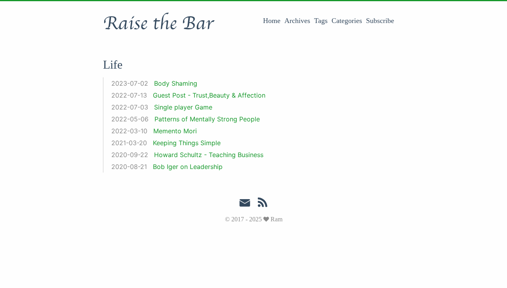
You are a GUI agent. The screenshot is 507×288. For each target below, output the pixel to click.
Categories (347, 21)
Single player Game (183, 107)
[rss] (263, 204)
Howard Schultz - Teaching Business (208, 155)
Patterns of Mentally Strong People (207, 119)
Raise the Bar (158, 23)
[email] (245, 203)
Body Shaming (175, 83)
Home (271, 21)
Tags (321, 21)
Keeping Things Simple (187, 143)
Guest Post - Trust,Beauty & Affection (209, 95)
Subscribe (380, 21)
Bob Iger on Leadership (188, 167)
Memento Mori (175, 131)
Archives (297, 21)
